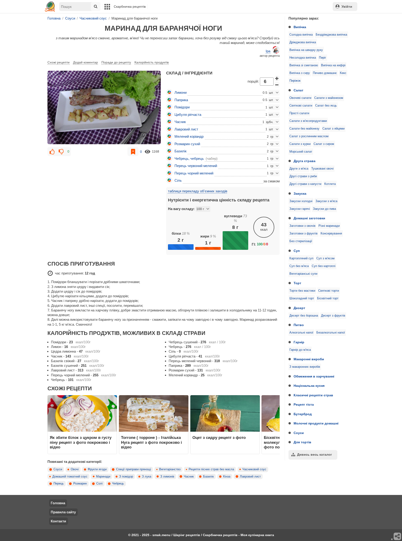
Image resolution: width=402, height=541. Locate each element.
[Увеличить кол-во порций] (277, 78)
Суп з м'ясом (325, 258)
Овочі (75, 469)
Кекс (343, 73)
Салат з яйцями (333, 128)
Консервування (331, 233)
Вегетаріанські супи (303, 273)
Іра (268, 51)
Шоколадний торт (301, 298)
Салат (298, 90)
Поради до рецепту (116, 62)
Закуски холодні (300, 201)
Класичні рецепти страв (313, 395)
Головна (58, 503)
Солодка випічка (301, 34)
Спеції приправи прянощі (133, 469)
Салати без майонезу (304, 128)
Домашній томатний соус (69, 476)
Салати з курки (300, 144)
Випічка (300, 27)
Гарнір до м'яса (300, 349)
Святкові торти (328, 290)
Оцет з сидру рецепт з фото (219, 437)
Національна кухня (309, 385)
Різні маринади (329, 225)
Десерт (299, 308)
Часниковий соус (254, 469)
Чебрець (118, 483)
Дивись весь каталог (314, 454)
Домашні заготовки (309, 218)
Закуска (300, 193)
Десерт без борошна (303, 315)
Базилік (208, 476)
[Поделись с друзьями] (397, 536)
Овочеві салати (300, 98)
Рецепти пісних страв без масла (211, 469)
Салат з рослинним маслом (308, 136)
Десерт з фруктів (333, 315)
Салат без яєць (326, 105)
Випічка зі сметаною (303, 65)
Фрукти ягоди (97, 469)
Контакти (58, 521)
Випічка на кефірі (333, 65)
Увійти (347, 6)
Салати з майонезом (328, 98)
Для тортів (302, 442)
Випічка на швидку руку (306, 50)
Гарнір (299, 342)
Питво (299, 325)
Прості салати (299, 113)
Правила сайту (63, 512)
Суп (297, 251)
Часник (189, 476)
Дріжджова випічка (302, 42)
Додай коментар (85, 62)
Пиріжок (295, 80)
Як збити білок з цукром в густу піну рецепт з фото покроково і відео (80, 442)
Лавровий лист (250, 476)
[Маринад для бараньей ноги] (104, 107)
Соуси (299, 433)
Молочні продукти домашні (316, 423)
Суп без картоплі (323, 266)
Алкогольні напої (301, 332)
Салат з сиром (324, 144)
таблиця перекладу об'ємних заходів (197, 191)
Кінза (226, 476)
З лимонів (167, 476)
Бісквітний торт (327, 298)
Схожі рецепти (58, 62)
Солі (99, 483)
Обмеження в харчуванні (314, 376)
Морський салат (300, 151)
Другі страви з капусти (305, 184)
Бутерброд (303, 414)
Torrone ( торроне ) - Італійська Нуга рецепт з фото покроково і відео (151, 442)
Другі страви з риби (303, 176)
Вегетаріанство (170, 469)
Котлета (330, 184)
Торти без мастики (302, 290)
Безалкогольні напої (330, 332)
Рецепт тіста (304, 404)
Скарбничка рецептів (130, 6)
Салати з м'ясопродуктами (308, 121)
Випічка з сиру (299, 73)
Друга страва (304, 161)
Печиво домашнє (325, 73)
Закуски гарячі (299, 208)
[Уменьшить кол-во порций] (277, 84)
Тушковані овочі (322, 168)
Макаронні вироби (309, 359)
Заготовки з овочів (302, 225)
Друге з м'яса (298, 168)
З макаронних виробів (304, 366)
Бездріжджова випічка (331, 34)
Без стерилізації (300, 241)
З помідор (126, 476)
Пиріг (322, 57)
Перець (59, 483)
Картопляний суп (301, 258)
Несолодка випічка (302, 57)
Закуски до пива (324, 208)
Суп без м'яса (299, 266)
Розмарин (80, 483)
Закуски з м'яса (326, 201)
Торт (297, 283)
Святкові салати (300, 105)
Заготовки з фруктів (303, 233)
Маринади (103, 476)
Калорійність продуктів (151, 62)
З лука (146, 476)
